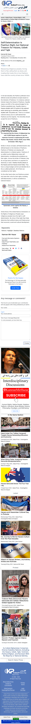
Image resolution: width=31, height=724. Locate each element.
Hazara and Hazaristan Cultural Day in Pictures (15, 513)
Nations (4, 231)
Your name (4, 307)
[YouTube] (13, 249)
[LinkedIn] (4, 66)
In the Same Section (15, 415)
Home (2, 18)
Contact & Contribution (8, 684)
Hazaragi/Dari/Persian (8, 690)
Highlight (10, 231)
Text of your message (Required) (10, 318)
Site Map (22, 690)
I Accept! (15, 719)
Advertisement (8, 688)
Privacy (23, 682)
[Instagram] (18, 249)
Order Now (15, 288)
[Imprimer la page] (6, 66)
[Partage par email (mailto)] (1, 66)
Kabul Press (9, 18)
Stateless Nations (19, 231)
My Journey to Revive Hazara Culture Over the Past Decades (15, 538)
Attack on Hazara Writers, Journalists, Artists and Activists (15, 560)
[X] (9, 66)
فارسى (22, 61)
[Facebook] (3, 66)
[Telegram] (16, 249)
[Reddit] (7, 66)
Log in (2, 312)
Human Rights (18, 18)
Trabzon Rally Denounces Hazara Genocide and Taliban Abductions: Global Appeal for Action (15, 601)
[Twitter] (10, 249)
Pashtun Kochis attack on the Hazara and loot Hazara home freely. (14, 164)
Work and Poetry (6, 250)
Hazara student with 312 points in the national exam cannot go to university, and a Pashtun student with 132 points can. (15, 110)
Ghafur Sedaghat (22, 642)
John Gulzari (18, 541)
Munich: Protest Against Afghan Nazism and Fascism (14, 639)
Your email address (6, 314)
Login (22, 688)
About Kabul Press (8, 682)
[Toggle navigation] (27, 14)
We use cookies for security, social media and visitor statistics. (16, 721)
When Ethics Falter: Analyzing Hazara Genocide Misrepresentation (14, 460)
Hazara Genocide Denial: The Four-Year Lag (15, 485)
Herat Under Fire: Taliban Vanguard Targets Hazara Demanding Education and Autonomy (14, 435)
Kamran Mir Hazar (6, 54)
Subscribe (15, 411)
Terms (23, 684)
